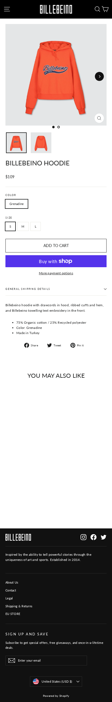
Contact (10, 590)
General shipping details (27, 288)
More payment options (56, 273)
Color (10, 195)
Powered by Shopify (56, 695)
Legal (9, 598)
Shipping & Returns (18, 606)
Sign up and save (27, 634)
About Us (11, 582)
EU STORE (12, 613)
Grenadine (17, 204)
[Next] (99, 76)
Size (8, 217)
